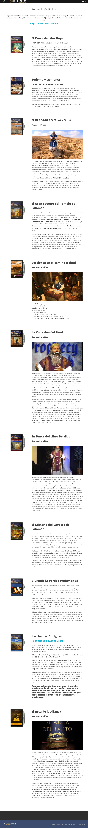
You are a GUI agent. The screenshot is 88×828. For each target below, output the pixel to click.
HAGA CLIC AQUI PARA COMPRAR (48, 641)
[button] (57, 144)
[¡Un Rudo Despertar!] (9, 824)
